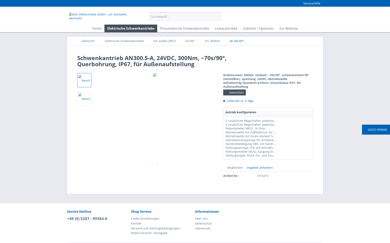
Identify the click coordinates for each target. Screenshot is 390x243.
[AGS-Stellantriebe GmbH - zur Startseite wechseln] (99, 17)
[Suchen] (217, 16)
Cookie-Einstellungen (145, 218)
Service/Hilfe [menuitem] (311, 3)
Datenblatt (236, 92)
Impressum (202, 228)
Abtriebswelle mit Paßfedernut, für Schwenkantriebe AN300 (266, 132)
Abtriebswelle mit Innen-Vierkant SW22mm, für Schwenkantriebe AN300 (274, 136)
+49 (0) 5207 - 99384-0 (87, 218)
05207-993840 (377, 130)
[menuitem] (185, 18)
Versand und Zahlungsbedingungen (155, 228)
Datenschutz (203, 223)
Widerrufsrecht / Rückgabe (149, 233)
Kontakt (136, 223)
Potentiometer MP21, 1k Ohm (245, 128)
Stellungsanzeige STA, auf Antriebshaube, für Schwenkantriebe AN (270, 148)
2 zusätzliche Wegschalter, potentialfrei (252, 121)
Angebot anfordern (259, 168)
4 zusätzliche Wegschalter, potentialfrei (252, 124)
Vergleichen (234, 168)
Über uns (201, 218)
